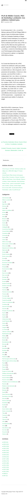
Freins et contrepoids (7, 302)
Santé (3, 392)
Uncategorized (5, 423)
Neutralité (4, 348)
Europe (4, 281)
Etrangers (4, 279)
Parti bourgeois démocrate (8, 358)
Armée (4, 212)
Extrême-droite (6, 285)
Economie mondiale (7, 262)
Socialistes (4, 402)
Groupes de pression (7, 310)
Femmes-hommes (6, 291)
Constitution (5, 233)
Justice (4, 325)
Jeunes (4, 323)
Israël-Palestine (6, 321)
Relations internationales (8, 386)
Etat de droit (5, 273)
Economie (4, 260)
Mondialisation (5, 342)
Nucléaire (4, 350)
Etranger (4, 277)
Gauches (4, 308)
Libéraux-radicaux (6, 331)
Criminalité (4, 235)
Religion (4, 388)
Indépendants (5, 319)
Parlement (4, 356)
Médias (4, 335)
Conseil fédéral (6, 231)
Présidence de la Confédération (10, 381)
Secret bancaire (6, 394)
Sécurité (4, 398)
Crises (3, 237)
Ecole (3, 258)
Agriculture (5, 204)
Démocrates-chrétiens (7, 243)
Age (3, 202)
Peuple (4, 369)
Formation (4, 296)
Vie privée (4, 432)
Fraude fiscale (5, 300)
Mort (3, 346)
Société (4, 404)
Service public (5, 400)
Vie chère (4, 429)
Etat (3, 271)
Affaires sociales (6, 199)
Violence (4, 434)
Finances (4, 294)
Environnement (6, 268)
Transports (5, 415)
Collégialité (5, 227)
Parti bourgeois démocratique (9, 360)
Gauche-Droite (5, 306)
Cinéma (4, 225)
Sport (3, 406)
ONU (3, 352)
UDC (3, 421)
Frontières (4, 304)
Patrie (3, 365)
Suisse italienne (6, 409)
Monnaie (4, 344)
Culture (4, 239)
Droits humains (6, 254)
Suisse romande (6, 411)
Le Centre (4, 329)
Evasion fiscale (6, 283)
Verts (3, 425)
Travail (4, 417)
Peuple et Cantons (6, 371)
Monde (4, 340)
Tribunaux (4, 419)
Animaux (4, 206)
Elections (4, 264)
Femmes (4, 289)
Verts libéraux (5, 427)
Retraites (4, 390)
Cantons (4, 220)
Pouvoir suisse (5, 379)
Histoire (4, 314)
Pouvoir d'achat (6, 375)
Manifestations (5, 333)
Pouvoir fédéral (6, 377)
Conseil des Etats (6, 229)
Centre (4, 222)
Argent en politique (7, 210)
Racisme (4, 383)
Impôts (4, 317)
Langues (4, 327)
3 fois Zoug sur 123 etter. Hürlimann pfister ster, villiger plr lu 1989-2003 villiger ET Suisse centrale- (14, 171)
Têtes (3, 413)
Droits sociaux (5, 256)
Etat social (4, 275)
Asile (3, 216)
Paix (3, 354)
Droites (4, 252)
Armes (3, 214)
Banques (4, 218)
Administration (5, 197)
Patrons (4, 367)
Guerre (4, 312)
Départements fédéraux (8, 248)
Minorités (4, 337)
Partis (3, 363)
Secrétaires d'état (6, 396)
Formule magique (6, 298)
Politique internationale (7, 373)
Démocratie (5, 245)
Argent (4, 208)
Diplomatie (4, 250)
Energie (4, 266)
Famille (4, 287)
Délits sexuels (5, 241)
